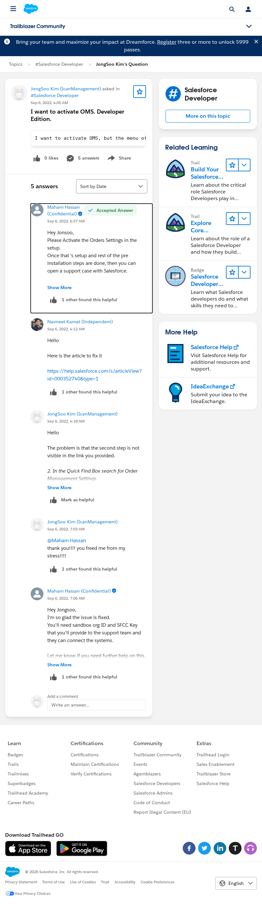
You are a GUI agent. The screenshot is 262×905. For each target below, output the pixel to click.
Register (166, 42)
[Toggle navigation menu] (249, 26)
